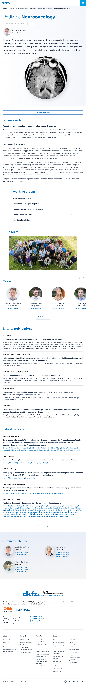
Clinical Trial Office (41, 644)
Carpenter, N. (7, 508)
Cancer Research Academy (57, 665)
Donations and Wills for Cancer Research (9, 651)
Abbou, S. (45, 506)
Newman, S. (67, 510)
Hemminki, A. (41, 493)
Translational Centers (26, 652)
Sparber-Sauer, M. (74, 450)
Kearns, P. (31, 510)
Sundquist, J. (25, 493)
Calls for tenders (74, 650)
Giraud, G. (8, 510)
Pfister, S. (8, 512)
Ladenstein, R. (33, 450)
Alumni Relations (57, 671)
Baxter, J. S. (20, 506)
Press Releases (73, 639)
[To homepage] (12, 3)
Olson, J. (75, 510)
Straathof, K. (47, 512)
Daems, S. (16, 508)
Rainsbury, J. (16, 512)
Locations (6, 642)
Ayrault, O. (69, 506)
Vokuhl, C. (59, 448)
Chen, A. (29, 463)
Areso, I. (38, 506)
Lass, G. (44, 510)
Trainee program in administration (58, 653)
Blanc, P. (76, 506)
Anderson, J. (53, 506)
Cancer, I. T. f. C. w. (51, 514)
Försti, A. (33, 493)
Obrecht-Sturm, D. (18, 478)
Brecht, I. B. (6, 450)
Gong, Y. (5, 463)
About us (6, 636)
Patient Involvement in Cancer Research (42, 655)
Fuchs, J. (44, 448)
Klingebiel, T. (55, 450)
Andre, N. (61, 506)
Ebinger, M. (36, 448)
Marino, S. (51, 510)
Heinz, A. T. (6, 448)
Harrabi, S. (51, 448)
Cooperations (40, 666)
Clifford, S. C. (33, 514)
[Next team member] (83, 277)
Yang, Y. (17, 463)
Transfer (39, 636)
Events (71, 642)
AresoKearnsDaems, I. (33, 516)
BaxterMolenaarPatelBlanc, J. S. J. (14, 516)
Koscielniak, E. (26, 448)
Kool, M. (38, 510)
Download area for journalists (74, 659)
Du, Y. (35, 463)
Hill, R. (24, 510)
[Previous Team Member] (79, 277)
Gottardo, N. (17, 510)
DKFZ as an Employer (59, 642)
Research (23, 636)
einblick (71, 655)
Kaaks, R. (50, 493)
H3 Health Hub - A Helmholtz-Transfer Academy (42, 661)
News (71, 636)
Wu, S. (40, 463)
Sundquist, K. (15, 493)
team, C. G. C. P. (70, 514)
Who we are (6, 639)
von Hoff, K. (7, 478)
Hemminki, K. (58, 493)
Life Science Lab (57, 668)
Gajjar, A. (71, 508)
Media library (73, 662)
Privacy (13, 681)
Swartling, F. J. (58, 512)
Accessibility (22, 681)
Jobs (54, 639)
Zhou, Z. (23, 463)
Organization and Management (8, 646)
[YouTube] (82, 681)
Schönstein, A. (15, 448)
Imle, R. (65, 448)
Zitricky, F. (6, 493)
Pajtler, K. (63, 450)
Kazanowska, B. (44, 450)
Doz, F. (26, 514)
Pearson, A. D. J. (8, 514)
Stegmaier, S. (74, 448)
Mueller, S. (59, 510)
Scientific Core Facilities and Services (26, 649)
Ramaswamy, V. (27, 512)
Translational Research (42, 652)
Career (55, 636)
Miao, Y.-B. (46, 463)
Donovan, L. (45, 508)
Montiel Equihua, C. (9, 506)
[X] (78, 681)
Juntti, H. (24, 450)
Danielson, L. (35, 508)
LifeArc (41, 514)
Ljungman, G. (15, 450)
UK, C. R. (61, 514)
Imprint (5, 681)
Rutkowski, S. (37, 512)
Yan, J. (11, 463)
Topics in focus (73, 652)
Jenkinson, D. (18, 514)
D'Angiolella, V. (25, 508)
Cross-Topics (23, 645)
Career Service (57, 661)
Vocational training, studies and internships (58, 647)
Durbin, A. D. (54, 508)
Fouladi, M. (63, 508)
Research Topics (24, 639)
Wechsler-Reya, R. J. (70, 512)
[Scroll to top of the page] (81, 679)
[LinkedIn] (70, 681)
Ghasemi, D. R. (30, 478)
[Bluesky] (74, 681)
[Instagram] (65, 681)
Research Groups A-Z (26, 642)
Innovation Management (40, 640)
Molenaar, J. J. (30, 506)
